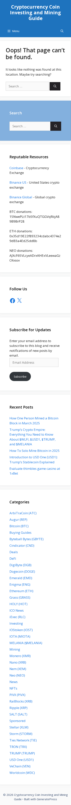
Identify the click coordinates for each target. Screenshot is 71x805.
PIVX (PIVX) (17, 695)
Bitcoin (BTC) (19, 526)
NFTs (13, 688)
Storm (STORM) (20, 734)
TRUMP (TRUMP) (22, 753)
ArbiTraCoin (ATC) (23, 513)
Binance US (17, 182)
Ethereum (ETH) (21, 591)
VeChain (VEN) (19, 766)
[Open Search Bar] (62, 31)
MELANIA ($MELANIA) (25, 643)
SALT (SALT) (18, 714)
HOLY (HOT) (18, 604)
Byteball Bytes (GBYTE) (26, 539)
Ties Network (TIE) (23, 740)
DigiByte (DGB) (20, 565)
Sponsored (17, 721)
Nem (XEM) (17, 669)
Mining (14, 649)
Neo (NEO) (17, 675)
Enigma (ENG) (19, 584)
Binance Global (20, 197)
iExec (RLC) (17, 617)
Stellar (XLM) (18, 727)
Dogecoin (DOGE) (22, 571)
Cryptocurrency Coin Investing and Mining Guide (35, 12)
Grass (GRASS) (19, 597)
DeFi (12, 558)
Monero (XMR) (20, 656)
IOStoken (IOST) (21, 630)
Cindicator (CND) (21, 545)
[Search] (55, 86)
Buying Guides (20, 532)
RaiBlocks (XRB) (20, 701)
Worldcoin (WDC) (22, 772)
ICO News (16, 610)
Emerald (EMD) (20, 578)
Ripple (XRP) (18, 708)
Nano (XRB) (17, 662)
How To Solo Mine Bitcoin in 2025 (34, 450)
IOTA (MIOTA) (19, 636)
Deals (13, 552)
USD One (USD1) (21, 759)
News (13, 682)
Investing (16, 623)
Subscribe (20, 376)
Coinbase (16, 168)
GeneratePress (47, 799)
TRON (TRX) (18, 746)
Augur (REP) (18, 519)
